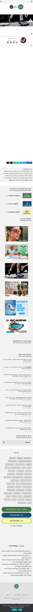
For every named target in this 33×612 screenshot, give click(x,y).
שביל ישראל (20, 499)
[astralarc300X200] (16, 233)
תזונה (29, 502)
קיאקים (14, 496)
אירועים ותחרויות (20, 464)
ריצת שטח (28, 499)
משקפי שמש (10, 486)
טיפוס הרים (7, 477)
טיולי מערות (28, 477)
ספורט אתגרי (17, 493)
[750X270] (16, 20)
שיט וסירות (7, 499)
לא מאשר (14, 609)
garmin (20, 458)
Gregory (12, 458)
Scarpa (29, 464)
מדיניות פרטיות (16, 599)
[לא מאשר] (31, 608)
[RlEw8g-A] (16, 289)
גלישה (29, 467)
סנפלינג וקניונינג (27, 493)
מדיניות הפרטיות (13, 607)
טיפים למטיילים (14, 480)
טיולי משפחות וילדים (17, 477)
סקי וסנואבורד (8, 493)
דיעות (24, 467)
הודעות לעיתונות (16, 467)
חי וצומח (7, 467)
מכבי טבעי (18, 486)
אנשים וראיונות (9, 464)
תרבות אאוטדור (22, 502)
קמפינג (8, 496)
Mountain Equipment (25, 461)
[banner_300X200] (16, 307)
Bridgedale (27, 458)
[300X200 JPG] (16, 270)
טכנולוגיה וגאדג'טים (26, 483)
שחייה (14, 499)
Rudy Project (12, 461)
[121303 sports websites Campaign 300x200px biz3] (16, 252)
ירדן (18, 483)
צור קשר (8, 594)
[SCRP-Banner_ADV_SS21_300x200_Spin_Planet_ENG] (16, 326)
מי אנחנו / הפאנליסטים (20, 594)
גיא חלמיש (12, 38)
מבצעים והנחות (27, 486)
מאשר (20, 609)
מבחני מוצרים (11, 483)
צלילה (20, 496)
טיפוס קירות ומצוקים (26, 480)
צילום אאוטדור (27, 496)
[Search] (1, 1)
